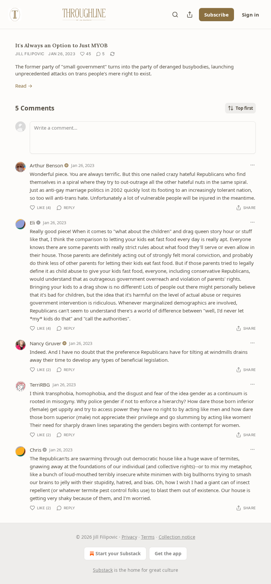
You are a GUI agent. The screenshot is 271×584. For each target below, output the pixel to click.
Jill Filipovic (29, 53)
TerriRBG (40, 384)
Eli (32, 222)
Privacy (129, 537)
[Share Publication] (189, 14)
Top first (244, 108)
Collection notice (177, 537)
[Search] (175, 14)
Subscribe (216, 14)
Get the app (168, 553)
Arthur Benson (46, 165)
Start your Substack (118, 553)
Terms (148, 537)
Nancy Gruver (45, 343)
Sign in (250, 14)
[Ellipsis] (252, 165)
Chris (35, 449)
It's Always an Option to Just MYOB (61, 45)
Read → (23, 85)
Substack (103, 570)
